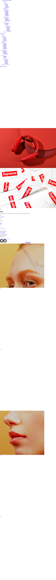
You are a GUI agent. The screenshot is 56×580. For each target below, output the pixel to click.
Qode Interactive (4, 234)
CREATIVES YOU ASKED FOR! (28, 243)
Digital (1, 223)
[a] (22, 454)
